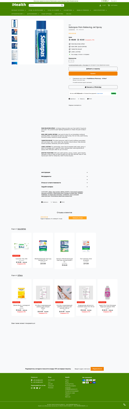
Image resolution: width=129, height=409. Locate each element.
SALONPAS (22, 229)
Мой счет (67, 397)
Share (90, 98)
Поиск (67, 380)
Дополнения (32, 13)
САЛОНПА (72, 29)
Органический (17, 13)
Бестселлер (56, 192)
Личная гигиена (17, 10)
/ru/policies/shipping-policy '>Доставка (78, 65)
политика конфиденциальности (71, 388)
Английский (51, 380)
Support (67, 395)
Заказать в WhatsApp (93, 87)
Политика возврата (70, 385)
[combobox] (46, 5)
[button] (72, 33)
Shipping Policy (69, 384)
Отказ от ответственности (51, 183)
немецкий (51, 385)
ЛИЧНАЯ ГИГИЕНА (47, 193)
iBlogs (68, 13)
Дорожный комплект (76, 192)
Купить (93, 73)
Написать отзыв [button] (78, 218)
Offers (50, 192)
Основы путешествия (70, 193)
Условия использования (71, 391)
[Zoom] (41, 41)
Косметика (68, 10)
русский (50, 384)
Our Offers (59, 13)
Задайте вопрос (47, 187)
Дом (70, 24)
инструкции (45, 172)
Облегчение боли (58, 193)
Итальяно (50, 387)
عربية (49, 382)
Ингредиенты (46, 176)
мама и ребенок (83, 10)
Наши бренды (47, 13)
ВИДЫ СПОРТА (65, 192)
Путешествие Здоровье (55, 194)
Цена (70, 37)
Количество (72, 58)
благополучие (99, 10)
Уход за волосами (36, 10)
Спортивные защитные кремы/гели (61, 196)
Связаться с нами (70, 393)
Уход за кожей (54, 10)
